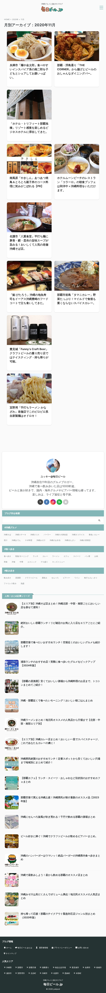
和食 (5, 562)
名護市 (56, 973)
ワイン (77, 578)
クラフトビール (31, 578)
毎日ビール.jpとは (24, 948)
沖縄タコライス (78, 534)
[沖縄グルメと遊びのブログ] (52, 10)
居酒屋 (18, 578)
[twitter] (40, 502)
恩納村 (67, 973)
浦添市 (9, 973)
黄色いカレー (94, 534)
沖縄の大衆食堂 (61, 534)
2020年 (15, 19)
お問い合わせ (83, 948)
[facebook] (46, 502)
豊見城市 (75, 967)
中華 (21, 562)
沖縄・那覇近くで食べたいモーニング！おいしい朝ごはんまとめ (57, 700)
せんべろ (55, 578)
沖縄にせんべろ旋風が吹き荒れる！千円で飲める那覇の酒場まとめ (58, 816)
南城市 (99, 967)
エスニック (31, 562)
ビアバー (66, 578)
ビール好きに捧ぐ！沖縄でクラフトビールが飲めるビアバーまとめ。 (59, 836)
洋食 (13, 562)
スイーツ (76, 556)
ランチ (35, 556)
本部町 (78, 973)
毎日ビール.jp (53, 984)
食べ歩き (7, 556)
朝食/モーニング (22, 556)
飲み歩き (7, 578)
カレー (45, 556)
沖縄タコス (34, 534)
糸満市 (87, 967)
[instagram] (53, 502)
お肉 (96, 556)
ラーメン (55, 556)
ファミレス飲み (10, 583)
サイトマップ (10, 953)
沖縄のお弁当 (55, 540)
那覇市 (20, 967)
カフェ (66, 556)
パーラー (47, 534)
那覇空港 (32, 967)
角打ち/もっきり (90, 578)
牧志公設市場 (60, 967)
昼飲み (44, 578)
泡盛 (22, 583)
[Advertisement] (76, 111)
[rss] (59, 502)
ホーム (9, 948)
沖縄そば (7, 534)
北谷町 (33, 973)
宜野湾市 (21, 973)
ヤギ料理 (28, 540)
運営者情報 (43, 948)
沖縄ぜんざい (70, 540)
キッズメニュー (58, 562)
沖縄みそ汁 (40, 540)
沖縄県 (9, 967)
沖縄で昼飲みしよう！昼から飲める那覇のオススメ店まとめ (54, 875)
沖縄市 (44, 973)
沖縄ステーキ (20, 534)
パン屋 (87, 556)
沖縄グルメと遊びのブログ (53, 980)
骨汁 (5, 540)
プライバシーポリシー (62, 948)
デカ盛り (44, 562)
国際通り (45, 967)
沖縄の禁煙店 (85, 540)
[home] (65, 502)
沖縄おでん (16, 540)
